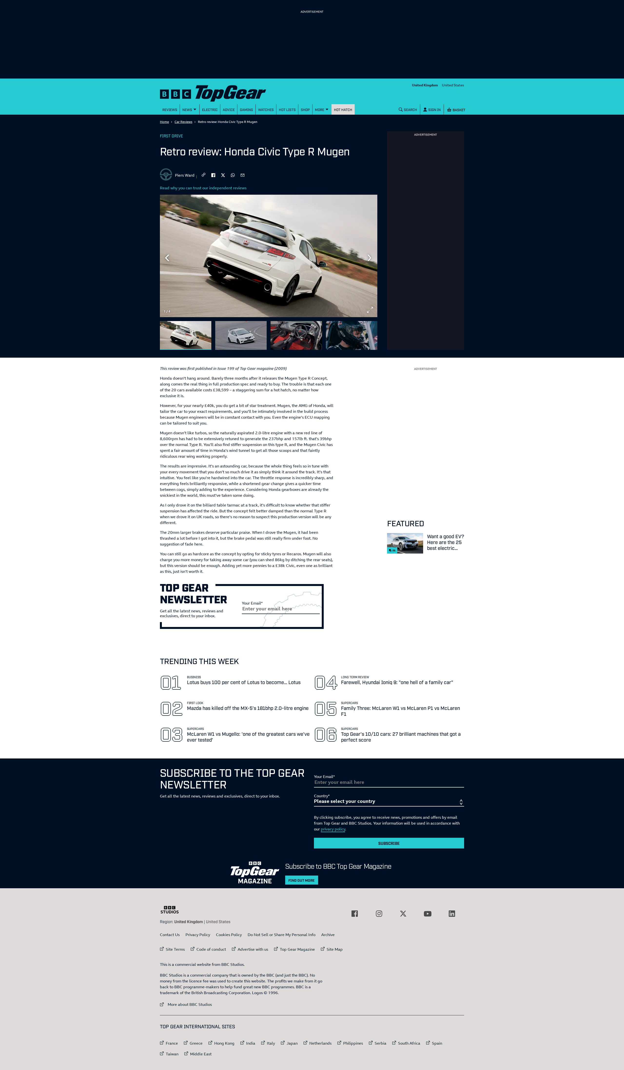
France (172, 1043)
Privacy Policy (197, 934)
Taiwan (172, 1053)
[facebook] (213, 175)
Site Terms (175, 949)
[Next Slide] (370, 257)
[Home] (219, 92)
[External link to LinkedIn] (452, 913)
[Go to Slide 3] (296, 335)
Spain (437, 1043)
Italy (271, 1043)
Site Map (335, 949)
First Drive (171, 135)
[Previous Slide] (167, 257)
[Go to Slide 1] (185, 335)
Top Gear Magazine (297, 949)
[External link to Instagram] (379, 913)
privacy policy (333, 829)
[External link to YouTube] (427, 913)
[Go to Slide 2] (241, 335)
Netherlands (320, 1043)
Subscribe (389, 843)
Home (164, 122)
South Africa (409, 1043)
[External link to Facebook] (354, 913)
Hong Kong (224, 1043)
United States (453, 85)
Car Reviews (183, 122)
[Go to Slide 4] (351, 335)
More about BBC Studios (186, 1004)
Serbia (380, 1043)
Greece (196, 1043)
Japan (292, 1043)
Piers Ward (185, 175)
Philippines (353, 1043)
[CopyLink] (203, 175)
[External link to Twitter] (403, 913)
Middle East (201, 1053)
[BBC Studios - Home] (172, 910)
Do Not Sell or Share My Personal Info (281, 934)
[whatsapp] (233, 175)
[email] (242, 175)
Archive (328, 934)
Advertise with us (253, 949)
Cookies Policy (229, 934)
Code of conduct (211, 949)
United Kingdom (425, 85)
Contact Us (170, 934)
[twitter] (223, 175)
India (250, 1043)
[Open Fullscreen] (370, 309)
